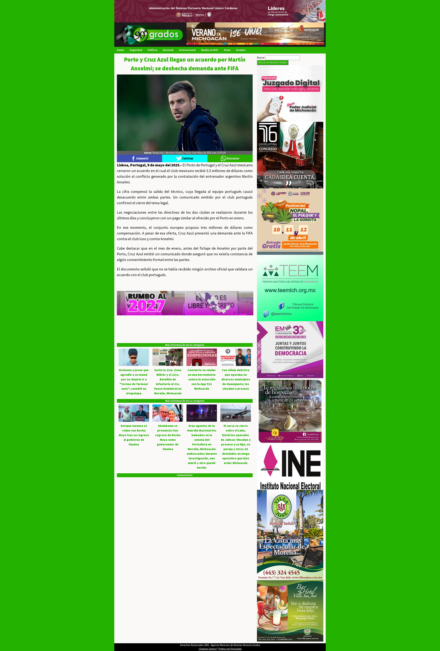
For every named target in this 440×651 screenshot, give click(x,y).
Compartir (142, 158)
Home (120, 50)
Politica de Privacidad (230, 648)
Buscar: (261, 57)
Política (152, 50)
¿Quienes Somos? (208, 648)
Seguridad (136, 50)
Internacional (187, 50)
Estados (240, 50)
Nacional (168, 50)
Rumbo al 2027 (209, 50)
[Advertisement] (185, 339)
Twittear (187, 158)
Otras (227, 50)
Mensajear (232, 158)
